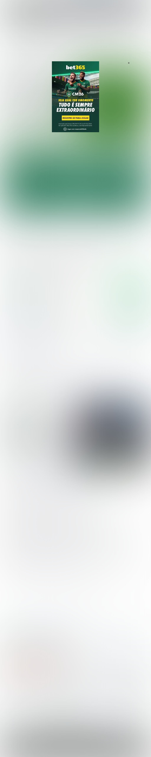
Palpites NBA (9, 703)
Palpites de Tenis (11, 708)
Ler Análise (132, 293)
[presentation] (135, 127)
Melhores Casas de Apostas (122, 261)
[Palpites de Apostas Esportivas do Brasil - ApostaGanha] (15, 4)
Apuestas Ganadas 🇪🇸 (119, 698)
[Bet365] (75, 100)
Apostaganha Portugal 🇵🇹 (121, 694)
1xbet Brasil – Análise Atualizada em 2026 (60, 638)
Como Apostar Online (51, 703)
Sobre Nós (41, 751)
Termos (64, 751)
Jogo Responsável (97, 751)
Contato (111, 751)
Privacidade (53, 751)
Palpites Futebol (10, 694)
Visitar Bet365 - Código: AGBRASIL (130, 284)
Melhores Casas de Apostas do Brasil (59, 694)
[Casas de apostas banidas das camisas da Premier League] (112, 434)
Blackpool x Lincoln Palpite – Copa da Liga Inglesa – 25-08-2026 (115, 229)
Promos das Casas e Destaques (56, 698)
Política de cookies (78, 751)
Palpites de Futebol (75, 140)
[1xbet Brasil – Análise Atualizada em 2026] (20, 326)
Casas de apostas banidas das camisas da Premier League (37, 434)
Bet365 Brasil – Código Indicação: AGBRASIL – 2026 (22, 638)
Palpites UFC (9, 698)
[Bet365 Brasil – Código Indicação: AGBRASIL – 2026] (20, 293)
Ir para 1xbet (132, 317)
